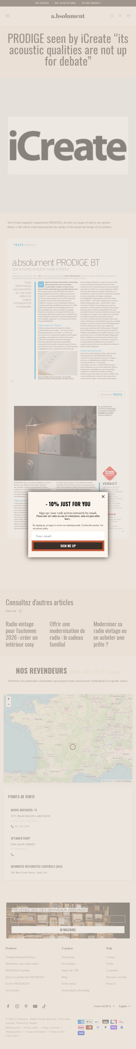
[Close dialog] (103, 496)
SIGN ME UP (68, 546)
